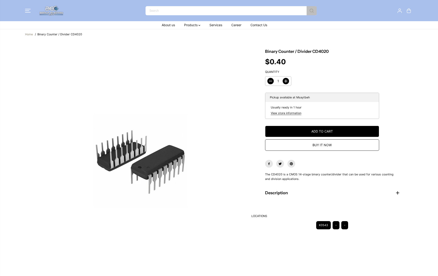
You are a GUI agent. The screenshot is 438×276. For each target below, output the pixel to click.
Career (236, 25)
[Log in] (400, 11)
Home (29, 34)
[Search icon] (312, 10)
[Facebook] (269, 164)
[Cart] (409, 11)
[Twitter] (280, 164)
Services (215, 25)
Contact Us (258, 25)
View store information (286, 113)
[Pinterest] (291, 164)
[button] (28, 10)
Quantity (272, 72)
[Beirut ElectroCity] (51, 10)
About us (168, 25)
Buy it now (322, 145)
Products (191, 25)
